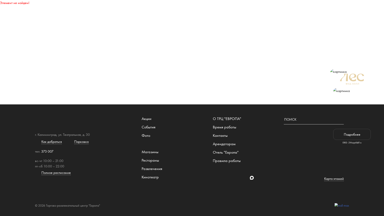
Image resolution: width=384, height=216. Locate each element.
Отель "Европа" (226, 152)
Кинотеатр (150, 177)
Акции (146, 118)
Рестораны (201, 9)
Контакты (220, 135)
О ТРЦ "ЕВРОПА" (227, 118)
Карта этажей (123, 9)
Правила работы (227, 160)
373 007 (47, 151)
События (148, 127)
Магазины (163, 9)
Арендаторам (224, 143)
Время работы (224, 127)
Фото (146, 135)
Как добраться (287, 9)
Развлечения (242, 9)
